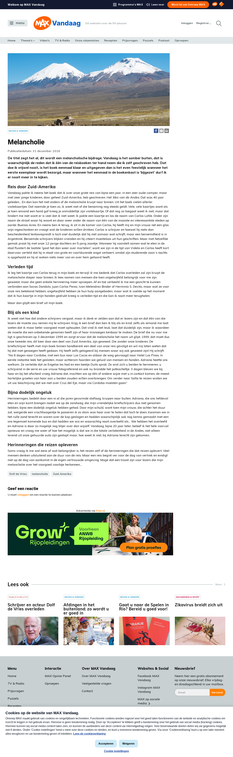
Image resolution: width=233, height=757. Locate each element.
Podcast (164, 40)
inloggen (23, 494)
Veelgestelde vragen (96, 683)
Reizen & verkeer (18, 131)
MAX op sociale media (149, 701)
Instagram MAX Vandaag (149, 690)
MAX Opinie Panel (58, 676)
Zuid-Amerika (62, 474)
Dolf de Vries (18, 474)
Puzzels (148, 40)
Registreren (204, 23)
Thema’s (26, 40)
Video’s (45, 40)
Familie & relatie (18, 597)
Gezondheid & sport (188, 597)
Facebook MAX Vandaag (148, 678)
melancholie (40, 474)
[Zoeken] (218, 23)
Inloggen (187, 23)
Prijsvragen (130, 40)
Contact (87, 691)
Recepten (110, 40)
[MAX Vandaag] (56, 23)
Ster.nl (100, 510)
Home (12, 40)
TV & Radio (62, 40)
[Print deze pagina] (166, 131)
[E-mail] (161, 131)
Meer (218, 584)
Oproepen (181, 40)
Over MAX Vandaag (96, 676)
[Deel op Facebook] (156, 131)
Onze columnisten (87, 40)
